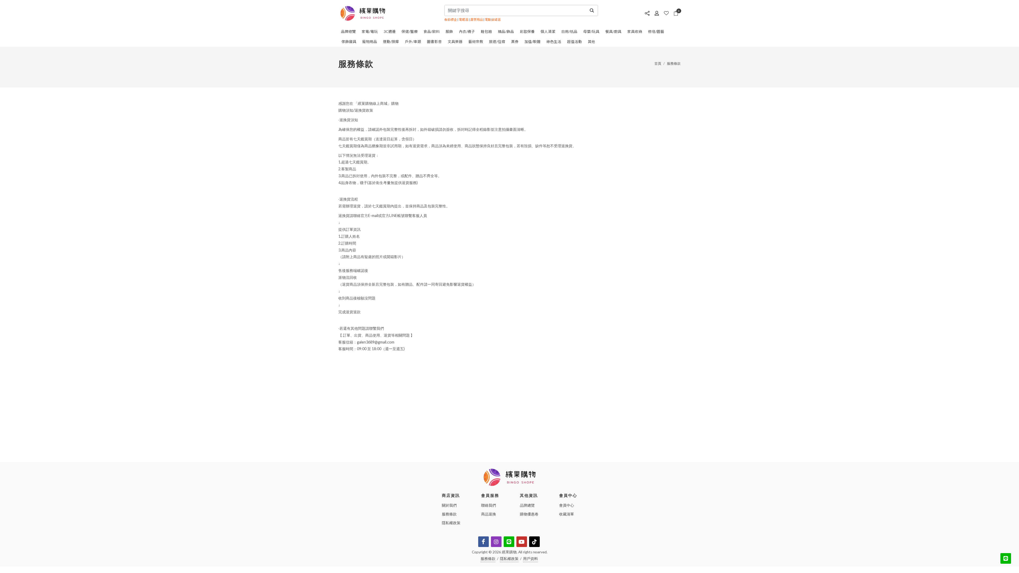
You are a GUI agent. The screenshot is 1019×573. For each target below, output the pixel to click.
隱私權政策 (451, 523)
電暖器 (463, 19)
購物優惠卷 (529, 514)
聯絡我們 (488, 505)
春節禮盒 (450, 19)
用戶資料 (530, 559)
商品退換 (488, 514)
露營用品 (476, 19)
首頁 (657, 63)
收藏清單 (566, 514)
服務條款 (674, 63)
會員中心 (566, 505)
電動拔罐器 (493, 19)
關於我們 (449, 505)
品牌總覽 (527, 505)
